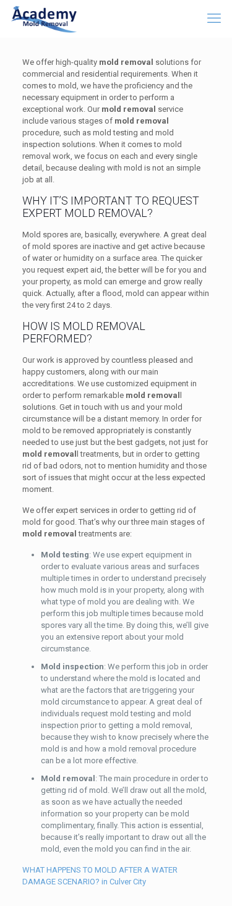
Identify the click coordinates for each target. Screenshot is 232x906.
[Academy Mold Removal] (44, 18)
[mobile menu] (215, 18)
